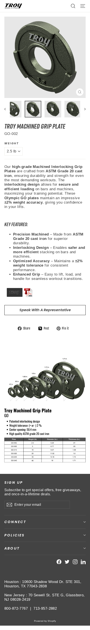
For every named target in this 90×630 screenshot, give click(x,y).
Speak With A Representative (45, 309)
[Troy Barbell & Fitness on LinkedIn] (83, 561)
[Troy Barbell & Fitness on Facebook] (59, 561)
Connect (15, 521)
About (12, 548)
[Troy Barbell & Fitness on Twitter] (67, 561)
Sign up (13, 482)
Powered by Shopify (45, 621)
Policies (14, 535)
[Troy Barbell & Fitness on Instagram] (75, 561)
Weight (11, 143)
